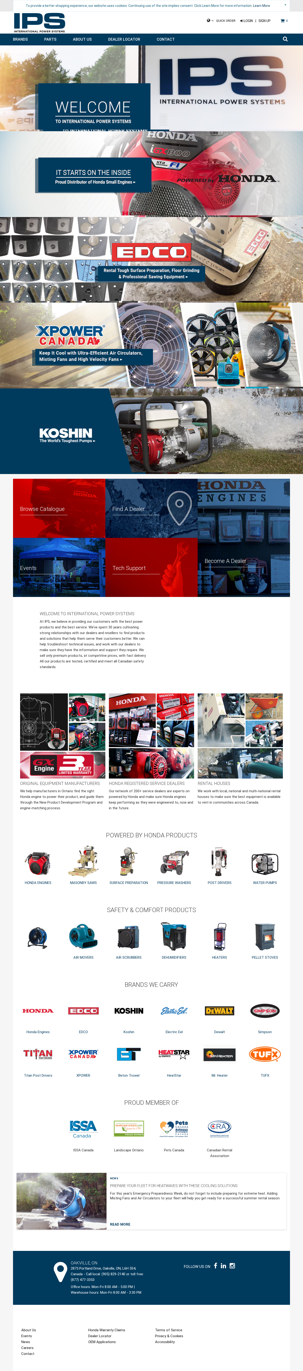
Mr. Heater (220, 1075)
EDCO (83, 1032)
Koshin (129, 1032)
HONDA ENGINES (38, 883)
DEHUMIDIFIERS (174, 957)
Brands (20, 39)
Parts (50, 39)
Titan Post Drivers (38, 1075)
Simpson (265, 1032)
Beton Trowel (128, 1075)
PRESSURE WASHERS (174, 883)
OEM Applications (102, 1342)
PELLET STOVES (265, 957)
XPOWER (83, 1075)
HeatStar (174, 1075)
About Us (82, 39)
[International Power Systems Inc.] (39, 23)
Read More (120, 1224)
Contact (166, 39)
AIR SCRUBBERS (129, 957)
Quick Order (226, 20)
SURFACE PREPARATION (129, 883)
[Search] (285, 39)
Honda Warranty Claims (106, 1330)
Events (26, 1336)
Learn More (261, 6)
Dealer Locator (124, 39)
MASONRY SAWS (83, 883)
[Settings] (210, 20)
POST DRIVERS (220, 883)
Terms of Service (168, 1330)
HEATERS (219, 957)
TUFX (265, 1075)
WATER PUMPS (265, 883)
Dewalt (219, 1032)
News (114, 1178)
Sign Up (264, 21)
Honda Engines (38, 1032)
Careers (27, 1348)
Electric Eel (174, 1032)
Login (248, 21)
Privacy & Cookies (169, 1336)
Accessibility (165, 1342)
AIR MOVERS (83, 957)
